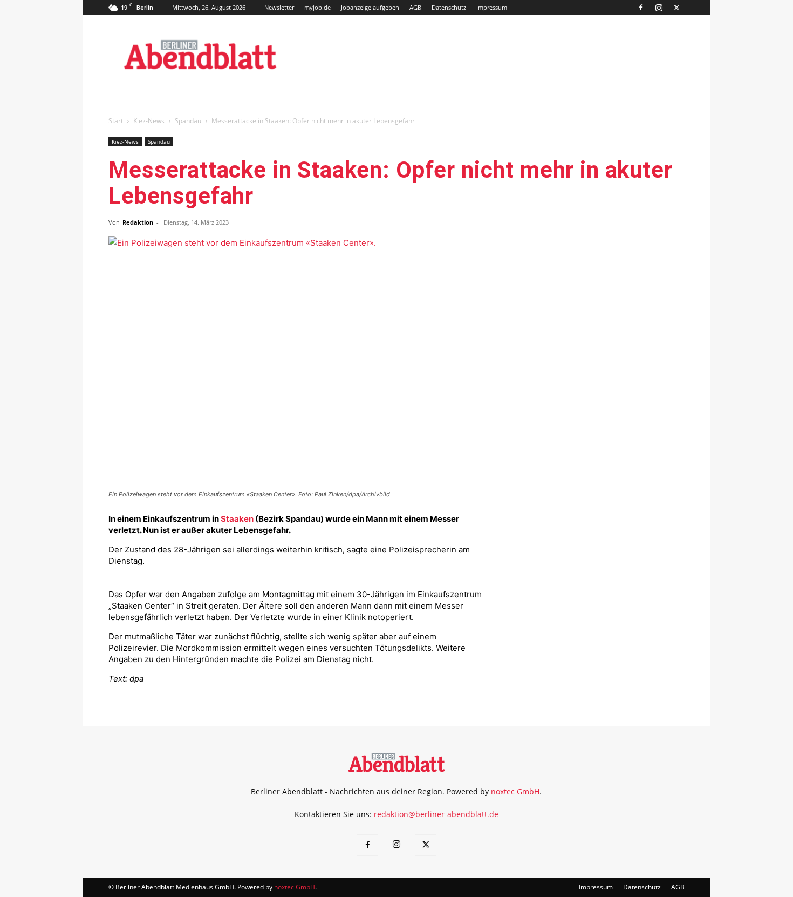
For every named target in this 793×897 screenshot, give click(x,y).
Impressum (491, 7)
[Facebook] (641, 7)
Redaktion (137, 222)
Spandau (188, 120)
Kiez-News (149, 120)
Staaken (237, 519)
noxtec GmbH (515, 791)
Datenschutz (449, 7)
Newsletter (279, 7)
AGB (415, 7)
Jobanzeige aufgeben (370, 7)
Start (115, 120)
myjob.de (317, 7)
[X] (676, 7)
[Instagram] (659, 7)
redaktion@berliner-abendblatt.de (436, 814)
